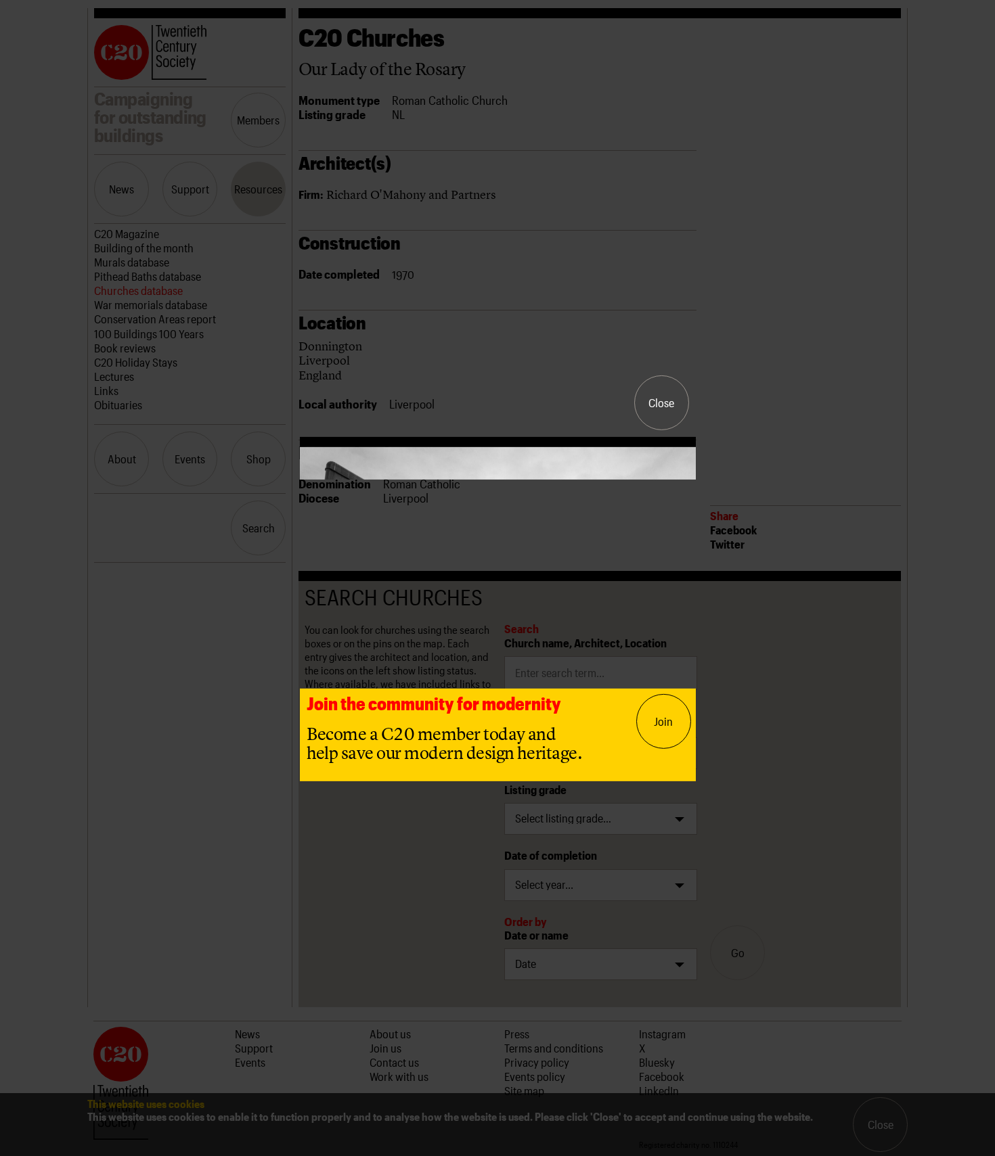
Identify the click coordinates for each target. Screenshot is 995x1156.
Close (661, 402)
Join (663, 721)
